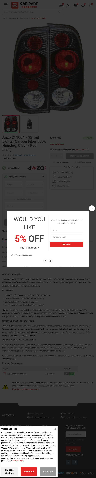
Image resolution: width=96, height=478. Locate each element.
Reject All (48, 471)
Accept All (29, 471)
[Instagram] (50, 261)
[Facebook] (45, 261)
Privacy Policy (18, 461)
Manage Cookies (9, 471)
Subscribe (66, 244)
